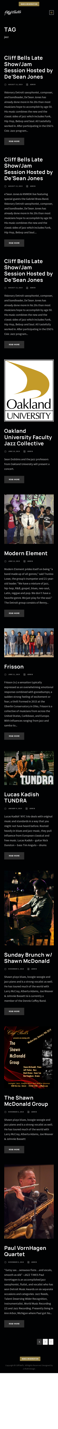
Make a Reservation (29, 4)
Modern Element (26, 553)
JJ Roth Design (29, 1368)
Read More (14, 141)
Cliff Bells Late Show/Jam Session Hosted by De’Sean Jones (28, 67)
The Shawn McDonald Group (26, 1100)
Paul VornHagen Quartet (25, 1251)
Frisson (14, 666)
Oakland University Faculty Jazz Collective (28, 437)
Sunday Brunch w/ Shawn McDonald (28, 957)
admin (33, 84)
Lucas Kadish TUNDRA (21, 797)
